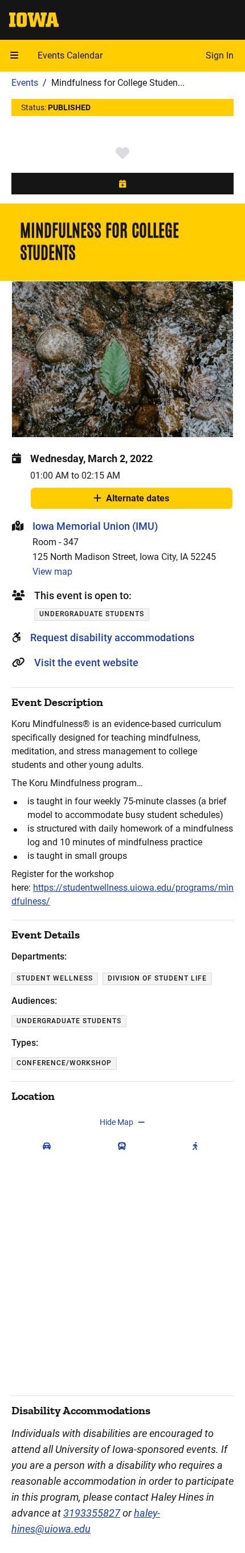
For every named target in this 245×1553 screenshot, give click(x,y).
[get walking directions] (198, 1146)
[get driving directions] (49, 1146)
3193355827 (91, 1513)
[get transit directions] (124, 1146)
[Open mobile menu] (14, 56)
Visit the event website (86, 662)
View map (52, 571)
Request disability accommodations (112, 637)
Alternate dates (137, 501)
